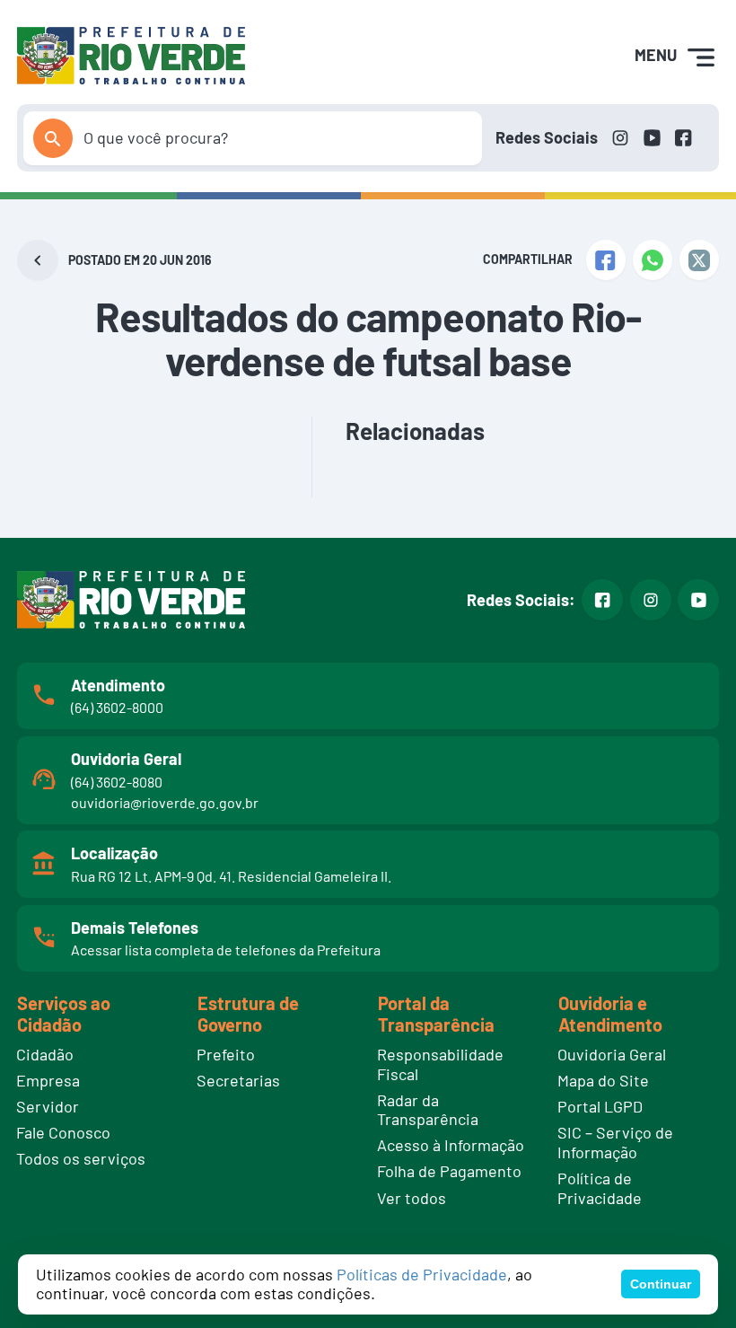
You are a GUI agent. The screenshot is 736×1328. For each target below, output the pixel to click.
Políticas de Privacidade (422, 1274)
